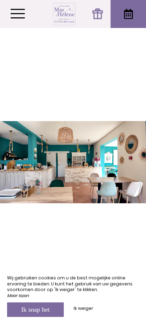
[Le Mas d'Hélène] (64, 14)
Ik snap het (35, 309)
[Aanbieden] (98, 14)
